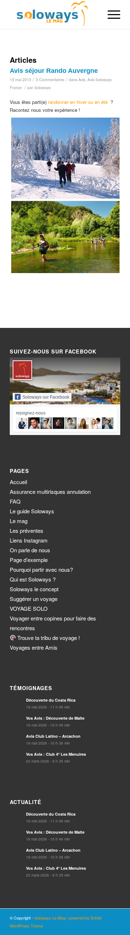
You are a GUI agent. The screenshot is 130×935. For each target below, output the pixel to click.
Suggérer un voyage (33, 598)
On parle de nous (30, 550)
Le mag (18, 520)
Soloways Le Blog (49, 918)
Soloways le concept (34, 589)
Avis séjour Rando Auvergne (54, 70)
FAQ (15, 501)
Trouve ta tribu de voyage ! (48, 637)
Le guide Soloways (32, 511)
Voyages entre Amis (33, 647)
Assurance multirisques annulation (50, 491)
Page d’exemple (29, 559)
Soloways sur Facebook (45, 397)
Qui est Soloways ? (33, 579)
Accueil (18, 482)
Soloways (42, 87)
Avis (81, 79)
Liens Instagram (29, 540)
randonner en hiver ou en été (78, 101)
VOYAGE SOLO (29, 608)
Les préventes (26, 530)
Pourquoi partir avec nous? (41, 569)
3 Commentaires (50, 79)
